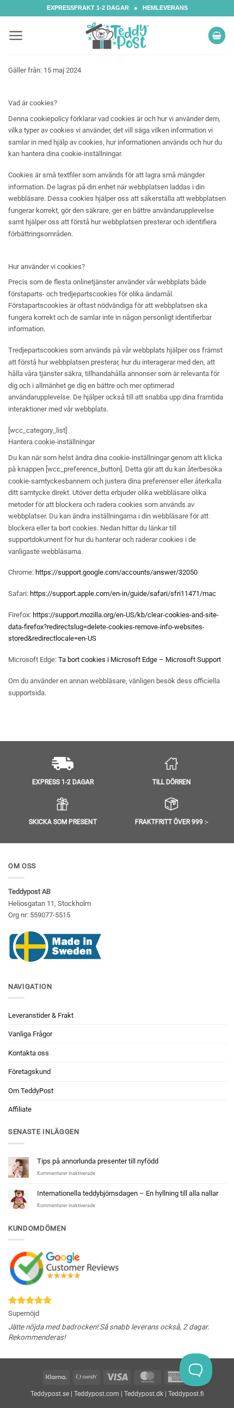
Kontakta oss (28, 1053)
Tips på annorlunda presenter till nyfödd (97, 1161)
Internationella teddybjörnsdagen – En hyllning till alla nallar (127, 1193)
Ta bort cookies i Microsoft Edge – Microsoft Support (139, 659)
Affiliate (20, 1109)
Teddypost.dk (143, 1394)
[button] (16, 35)
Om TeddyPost (30, 1091)
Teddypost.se (49, 1394)
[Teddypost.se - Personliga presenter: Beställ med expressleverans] (117, 35)
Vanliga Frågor (30, 1034)
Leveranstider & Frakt (40, 1015)
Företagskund (29, 1071)
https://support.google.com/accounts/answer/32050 (116, 572)
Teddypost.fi (186, 1394)
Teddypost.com (96, 1394)
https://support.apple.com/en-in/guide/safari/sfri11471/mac (123, 593)
